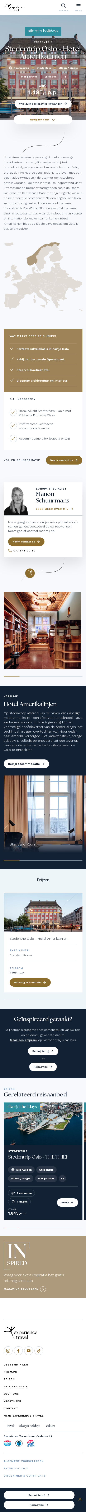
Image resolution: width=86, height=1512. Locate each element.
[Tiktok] (38, 1350)
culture (50, 1425)
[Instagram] (8, 1350)
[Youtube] (28, 1350)
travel (10, 1425)
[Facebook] (18, 1350)
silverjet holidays (29, 1425)
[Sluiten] (79, 1500)
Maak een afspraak (23, 1040)
